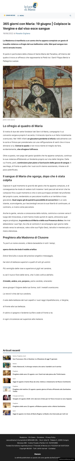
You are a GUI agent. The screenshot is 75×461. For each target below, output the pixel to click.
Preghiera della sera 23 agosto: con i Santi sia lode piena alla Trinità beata (39, 374)
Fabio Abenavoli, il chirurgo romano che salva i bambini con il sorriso (37, 367)
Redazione (23, 437)
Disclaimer (40, 437)
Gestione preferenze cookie (66, 459)
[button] (70, 16)
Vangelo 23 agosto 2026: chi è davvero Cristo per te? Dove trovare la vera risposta (42, 399)
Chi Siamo (31, 437)
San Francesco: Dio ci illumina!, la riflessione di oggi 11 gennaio (35, 359)
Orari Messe (10, 15)
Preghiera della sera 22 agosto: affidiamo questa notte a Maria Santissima (39, 406)
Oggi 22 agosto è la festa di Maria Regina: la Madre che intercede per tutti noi (40, 414)
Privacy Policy (50, 437)
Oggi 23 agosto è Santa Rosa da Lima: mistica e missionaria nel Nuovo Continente (42, 382)
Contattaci (52, 448)
